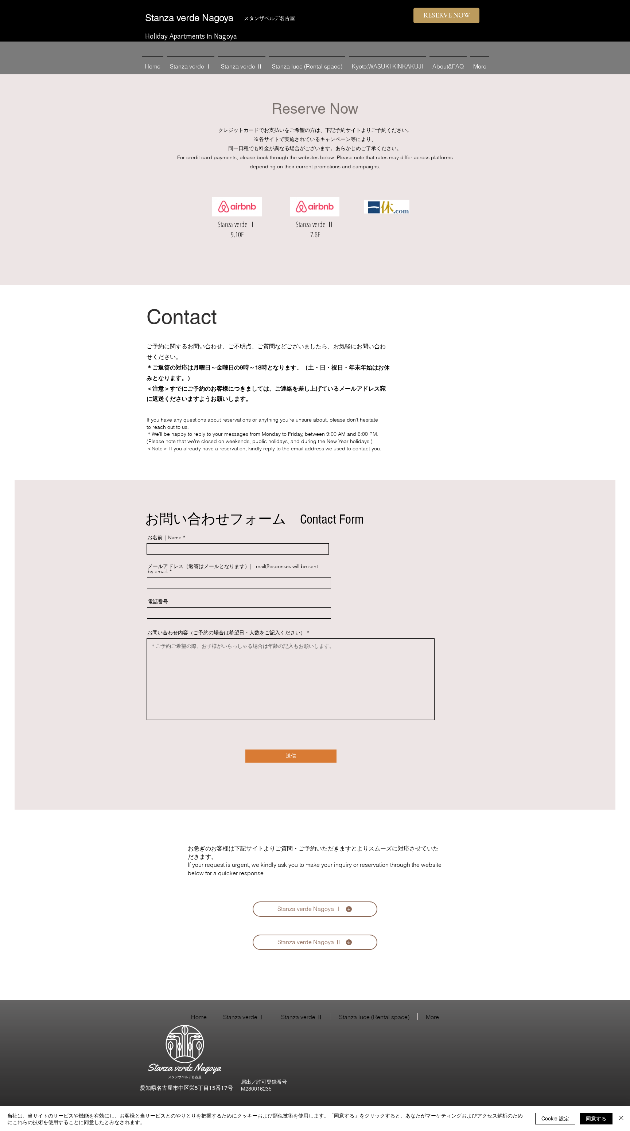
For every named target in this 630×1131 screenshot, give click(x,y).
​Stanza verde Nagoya (189, 17)
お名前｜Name (164, 537)
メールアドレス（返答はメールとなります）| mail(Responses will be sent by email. (233, 569)
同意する (596, 1118)
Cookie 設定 (555, 1118)
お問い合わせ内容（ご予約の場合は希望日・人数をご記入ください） (226, 632)
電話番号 (158, 601)
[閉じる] (621, 1118)
